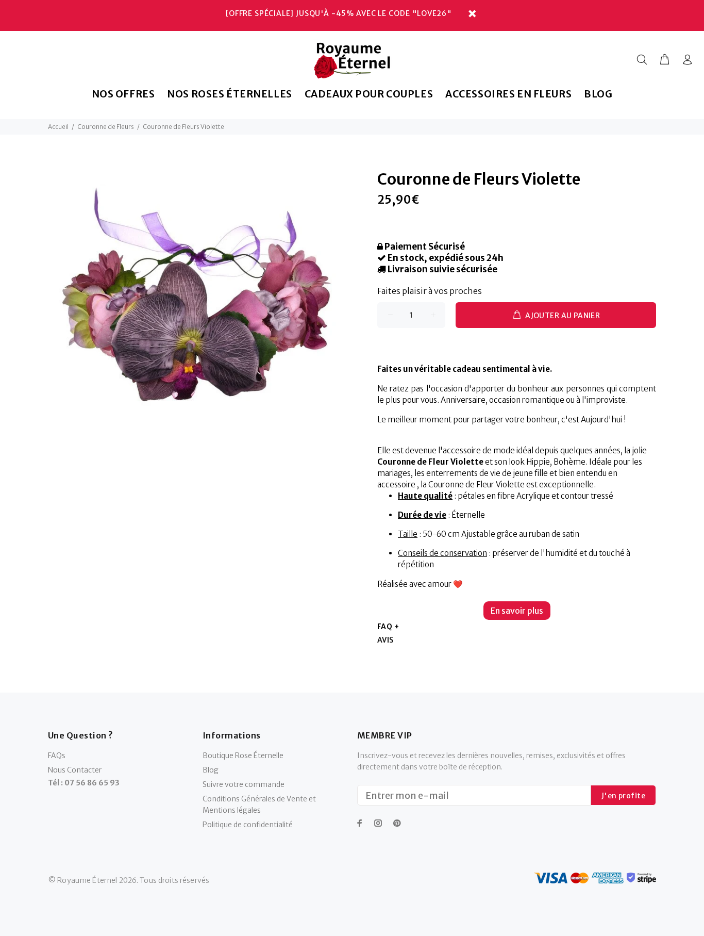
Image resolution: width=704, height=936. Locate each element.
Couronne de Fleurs (105, 126)
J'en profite (623, 795)
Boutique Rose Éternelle (243, 755)
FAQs (56, 755)
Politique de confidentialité (248, 824)
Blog (211, 770)
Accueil (58, 126)
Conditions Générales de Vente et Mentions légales (259, 804)
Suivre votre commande (243, 784)
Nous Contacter (75, 770)
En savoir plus (517, 610)
